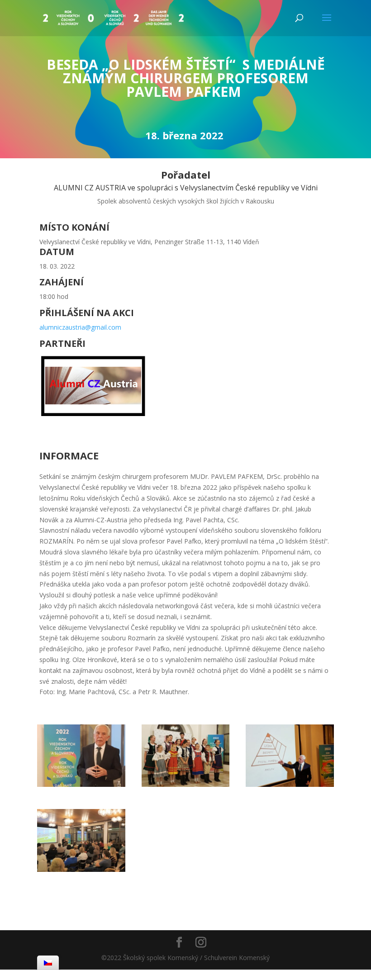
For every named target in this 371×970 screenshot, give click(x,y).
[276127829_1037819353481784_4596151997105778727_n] (81, 869)
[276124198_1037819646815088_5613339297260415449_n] (186, 784)
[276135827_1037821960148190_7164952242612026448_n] (290, 784)
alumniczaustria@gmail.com (80, 327)
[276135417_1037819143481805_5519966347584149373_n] (81, 784)
